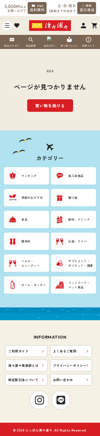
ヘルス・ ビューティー (30, 263)
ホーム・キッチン (33, 285)
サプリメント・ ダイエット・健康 (80, 263)
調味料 (26, 241)
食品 (24, 219)
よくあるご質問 (65, 351)
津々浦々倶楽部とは (23, 365)
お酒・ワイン (77, 241)
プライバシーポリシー (70, 365)
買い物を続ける (50, 105)
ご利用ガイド (18, 351)
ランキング (29, 176)
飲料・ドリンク (79, 219)
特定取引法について (23, 379)
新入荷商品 (76, 176)
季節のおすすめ (32, 197)
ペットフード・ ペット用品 (79, 285)
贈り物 (73, 197)
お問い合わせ (63, 379)
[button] (7, 25)
